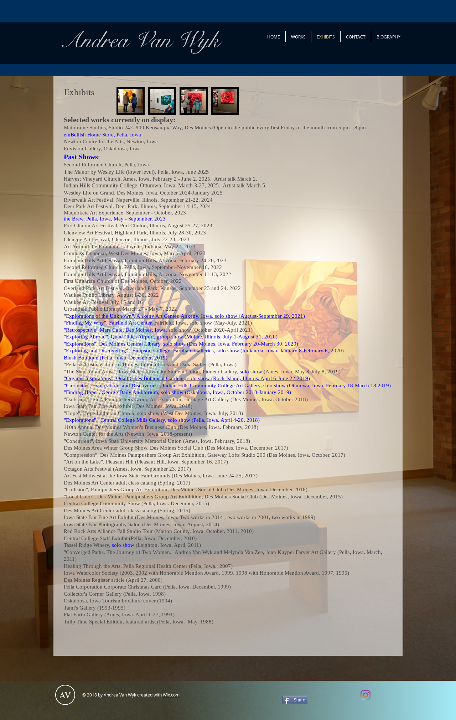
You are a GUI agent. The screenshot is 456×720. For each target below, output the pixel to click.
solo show (251, 371)
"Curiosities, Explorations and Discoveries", (112, 385)
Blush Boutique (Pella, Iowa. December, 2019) (115, 358)
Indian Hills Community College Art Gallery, (212, 385)
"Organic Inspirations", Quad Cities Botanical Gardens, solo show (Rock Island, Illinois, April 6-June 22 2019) (187, 378)
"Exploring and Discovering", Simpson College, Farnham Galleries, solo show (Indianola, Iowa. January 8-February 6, (197, 350)
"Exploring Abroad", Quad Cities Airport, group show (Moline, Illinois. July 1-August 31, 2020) (171, 337)
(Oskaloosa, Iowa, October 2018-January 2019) (238, 392)
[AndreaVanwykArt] (365, 695)
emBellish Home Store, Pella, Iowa (102, 135)
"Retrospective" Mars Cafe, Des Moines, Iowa (115, 330)
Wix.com (171, 695)
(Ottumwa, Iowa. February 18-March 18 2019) (338, 385)
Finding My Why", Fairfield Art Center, (109, 323)
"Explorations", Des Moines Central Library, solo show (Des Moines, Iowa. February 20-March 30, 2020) (181, 344)
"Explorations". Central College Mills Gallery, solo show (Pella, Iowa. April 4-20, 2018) (162, 420)
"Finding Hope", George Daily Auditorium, (112, 392)
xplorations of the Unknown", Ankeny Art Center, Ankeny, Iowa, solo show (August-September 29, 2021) (187, 316)
